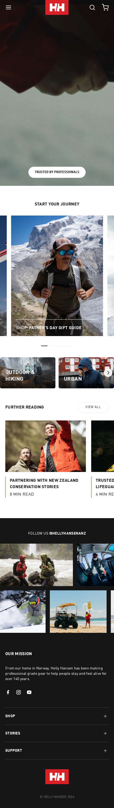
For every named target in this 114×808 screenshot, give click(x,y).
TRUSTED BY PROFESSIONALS (57, 172)
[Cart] (105, 7)
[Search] (92, 7)
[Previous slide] (6, 372)
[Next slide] (108, 372)
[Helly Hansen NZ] (56, 7)
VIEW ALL (93, 407)
